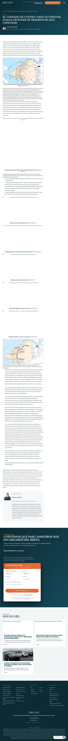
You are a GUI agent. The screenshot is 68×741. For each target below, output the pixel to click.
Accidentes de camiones (20, 691)
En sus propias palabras (13, 582)
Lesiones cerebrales (6, 689)
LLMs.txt (39, 722)
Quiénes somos (52, 687)
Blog (50, 691)
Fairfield (40, 691)
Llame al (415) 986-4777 (27, 595)
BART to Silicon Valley (30, 48)
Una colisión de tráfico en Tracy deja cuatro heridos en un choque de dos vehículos (49, 636)
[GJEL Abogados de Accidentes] (7, 3)
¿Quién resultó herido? (10, 571)
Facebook (28, 722)
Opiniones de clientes (53, 693)
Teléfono (25, 576)
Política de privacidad (53, 699)
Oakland (32, 689)
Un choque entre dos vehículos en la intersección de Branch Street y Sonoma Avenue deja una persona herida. (18, 636)
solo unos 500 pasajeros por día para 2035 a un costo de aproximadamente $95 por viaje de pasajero (24, 463)
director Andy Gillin (12, 27)
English (50, 701)
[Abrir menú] (64, 2)
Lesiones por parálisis (7, 691)
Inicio (4, 11)
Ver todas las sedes (34, 693)
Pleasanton (33, 691)
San (31, 687)
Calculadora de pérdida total (54, 703)
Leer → (5, 644)
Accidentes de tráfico (7, 687)
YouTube (34, 722)
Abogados (51, 689)
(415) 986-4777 (38, 29)
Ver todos (18, 693)
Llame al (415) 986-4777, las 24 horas (14, 551)
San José (41, 687)
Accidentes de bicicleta (20, 687)
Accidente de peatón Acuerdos (8, 701)
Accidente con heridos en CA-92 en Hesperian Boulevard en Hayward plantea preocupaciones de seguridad (18, 664)
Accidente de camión (20, 701)
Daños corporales (6, 695)
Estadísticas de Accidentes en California (56, 705)
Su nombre (8, 576)
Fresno (40, 689)
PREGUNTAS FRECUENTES (54, 695)
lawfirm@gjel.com (34, 720)
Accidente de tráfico (20, 695)
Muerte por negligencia (7, 693)
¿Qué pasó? (25, 571)
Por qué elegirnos (52, 697)
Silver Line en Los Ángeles (35, 384)
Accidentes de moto (20, 689)
